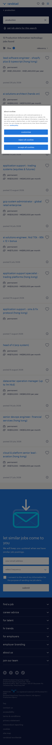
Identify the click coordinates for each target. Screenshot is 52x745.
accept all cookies (26, 147)
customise (26, 132)
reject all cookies (26, 139)
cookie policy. (14, 125)
